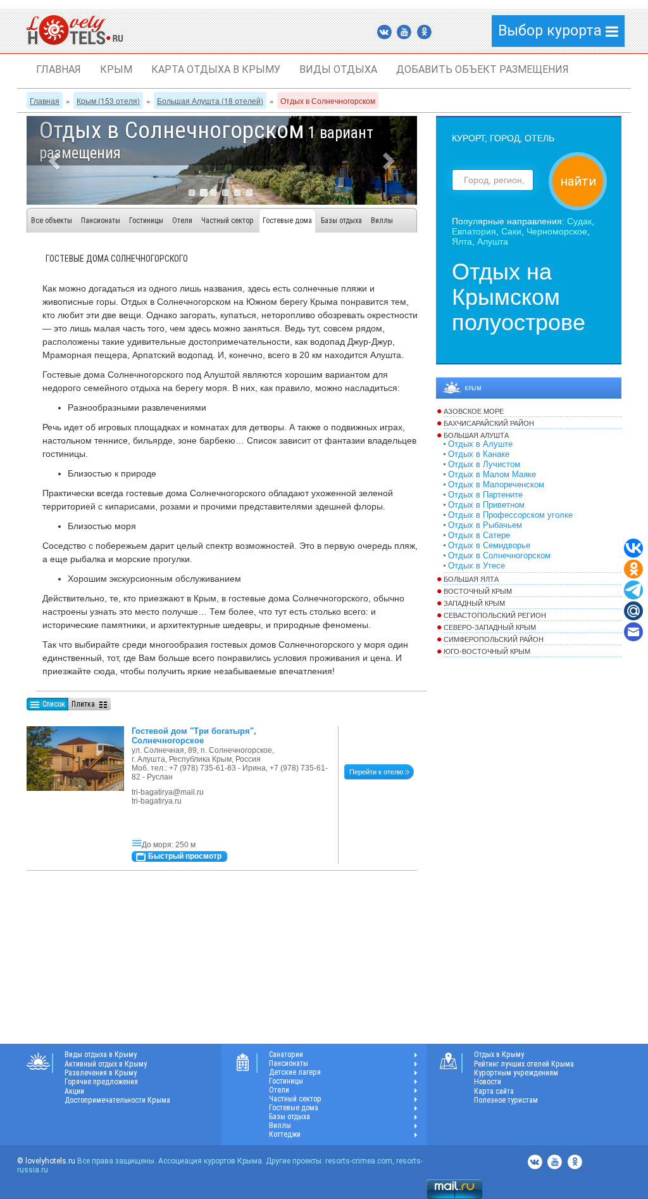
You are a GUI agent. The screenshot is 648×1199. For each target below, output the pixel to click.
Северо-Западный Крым (490, 627)
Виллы (382, 220)
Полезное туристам (506, 1100)
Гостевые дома (287, 220)
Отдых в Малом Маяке (492, 474)
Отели (182, 220)
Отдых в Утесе (476, 565)
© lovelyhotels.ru (46, 1161)
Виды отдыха (338, 69)
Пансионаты (100, 220)
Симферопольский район (494, 639)
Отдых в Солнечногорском (499, 555)
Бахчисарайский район (489, 423)
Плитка (83, 704)
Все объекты (51, 220)
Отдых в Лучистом (484, 464)
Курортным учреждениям (516, 1072)
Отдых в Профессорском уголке (510, 515)
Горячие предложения (101, 1081)
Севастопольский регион (495, 615)
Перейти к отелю (376, 772)
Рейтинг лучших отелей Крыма (524, 1064)
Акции (74, 1091)
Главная (58, 69)
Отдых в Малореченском (496, 484)
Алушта (492, 241)
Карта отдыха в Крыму (215, 69)
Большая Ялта (471, 579)
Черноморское (556, 231)
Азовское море (474, 411)
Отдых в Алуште (480, 444)
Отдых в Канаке (478, 454)
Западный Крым (474, 603)
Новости (487, 1081)
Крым (116, 69)
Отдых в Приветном (486, 505)
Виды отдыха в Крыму (101, 1054)
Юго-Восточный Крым (487, 651)
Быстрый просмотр (184, 856)
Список (53, 704)
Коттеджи (285, 1134)
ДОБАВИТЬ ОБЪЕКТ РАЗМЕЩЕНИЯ (482, 69)
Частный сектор (227, 220)
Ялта (462, 241)
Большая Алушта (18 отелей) (210, 100)
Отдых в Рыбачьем (485, 525)
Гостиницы (146, 220)
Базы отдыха (341, 220)
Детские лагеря (295, 1072)
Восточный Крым (478, 591)
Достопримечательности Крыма (117, 1100)
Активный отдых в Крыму (106, 1064)
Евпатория (474, 231)
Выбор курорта (552, 30)
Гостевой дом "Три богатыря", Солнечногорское (194, 735)
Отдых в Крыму (499, 1054)
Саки (511, 231)
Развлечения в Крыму (101, 1072)
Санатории (286, 1054)
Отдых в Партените (485, 494)
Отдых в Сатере (479, 535)
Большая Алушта (476, 435)
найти (578, 181)
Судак (579, 221)
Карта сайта (494, 1091)
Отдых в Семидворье (489, 545)
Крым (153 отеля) (108, 100)
